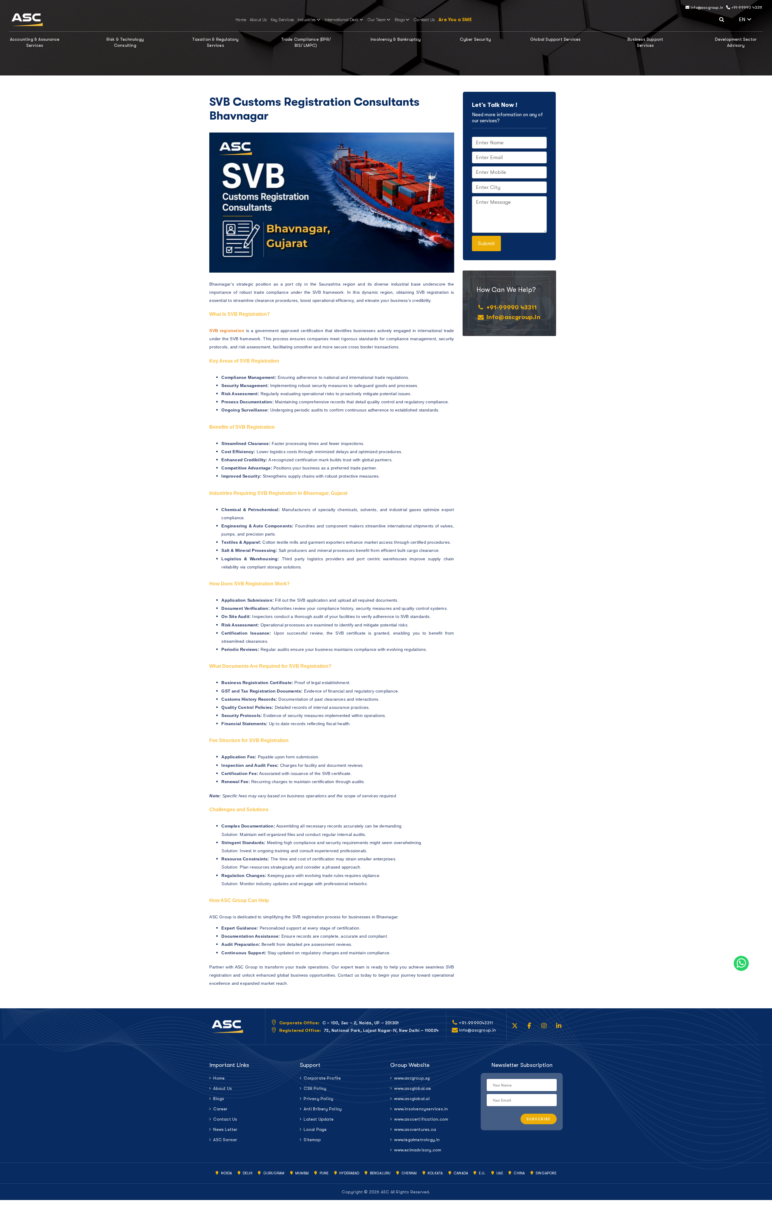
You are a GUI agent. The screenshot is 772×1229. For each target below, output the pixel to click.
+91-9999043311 (476, 1022)
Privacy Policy (318, 1098)
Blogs (400, 19)
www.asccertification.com (421, 1119)
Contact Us (424, 19)
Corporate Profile (322, 1078)
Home (241, 19)
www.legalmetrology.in (417, 1139)
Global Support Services (555, 39)
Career (220, 1108)
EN (751, 18)
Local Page (315, 1129)
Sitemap (312, 1139)
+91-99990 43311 (746, 7)
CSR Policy (315, 1088)
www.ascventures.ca (415, 1129)
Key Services (282, 19)
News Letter (225, 1129)
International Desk (342, 19)
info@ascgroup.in (706, 7)
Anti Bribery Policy (323, 1108)
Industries (307, 19)
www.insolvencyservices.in (421, 1108)
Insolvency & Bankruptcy (396, 39)
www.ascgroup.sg (412, 1078)
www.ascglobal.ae (412, 1088)
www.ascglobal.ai (412, 1098)
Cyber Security (475, 39)
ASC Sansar (225, 1139)
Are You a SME (455, 19)
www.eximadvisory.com (417, 1149)
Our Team (377, 19)
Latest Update (319, 1119)
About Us (258, 19)
